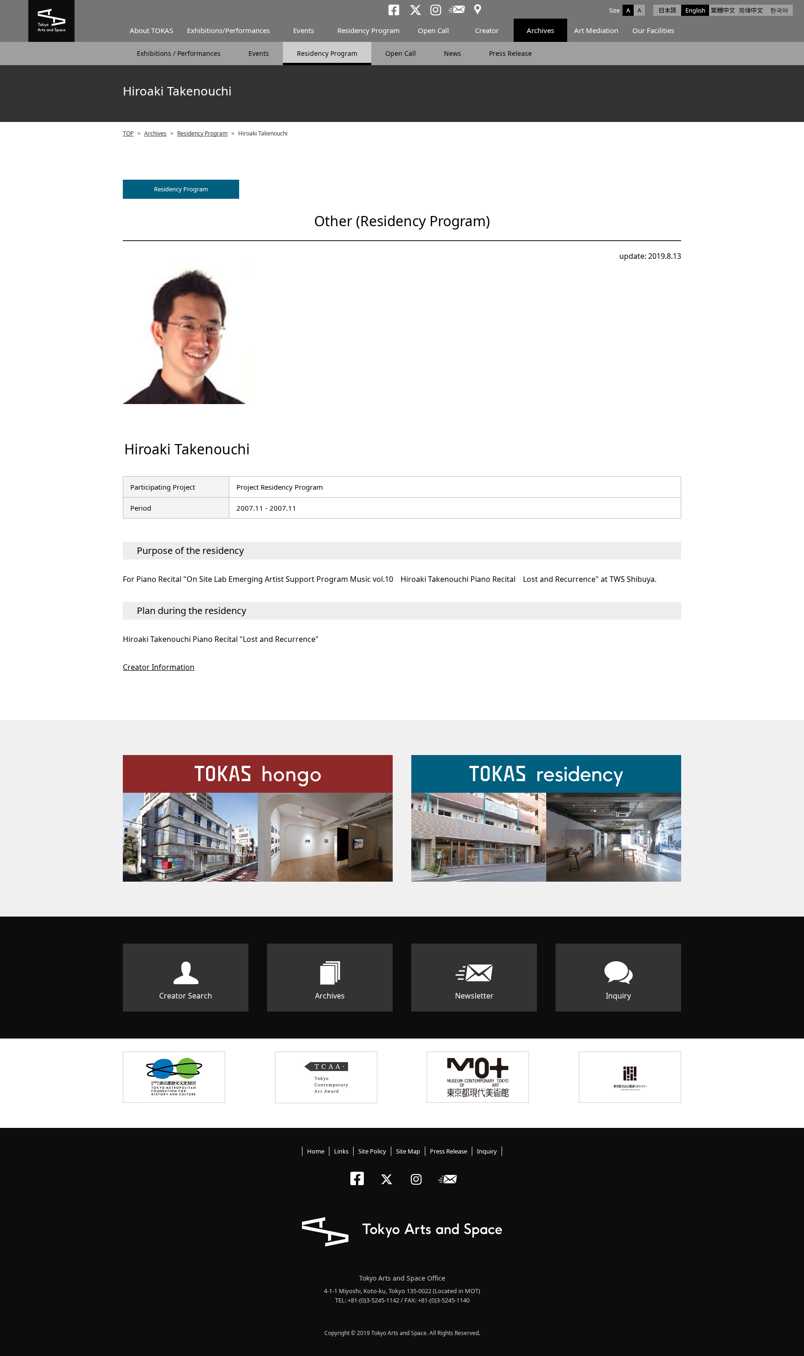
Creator (487, 30)
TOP (128, 133)
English (695, 10)
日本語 (667, 10)
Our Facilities (653, 30)
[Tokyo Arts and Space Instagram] (419, 1171)
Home (315, 1151)
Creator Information (158, 667)
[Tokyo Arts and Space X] (389, 1171)
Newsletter (474, 996)
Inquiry (618, 996)
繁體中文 (723, 10)
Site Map (408, 1151)
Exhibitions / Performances (179, 53)
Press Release (510, 53)
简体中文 (751, 10)
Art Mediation (596, 30)
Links (341, 1151)
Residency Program (368, 30)
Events (303, 30)
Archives (540, 30)
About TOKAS (151, 30)
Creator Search (185, 996)
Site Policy (372, 1151)
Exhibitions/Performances (228, 30)
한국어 (779, 10)
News (452, 53)
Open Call (433, 30)
